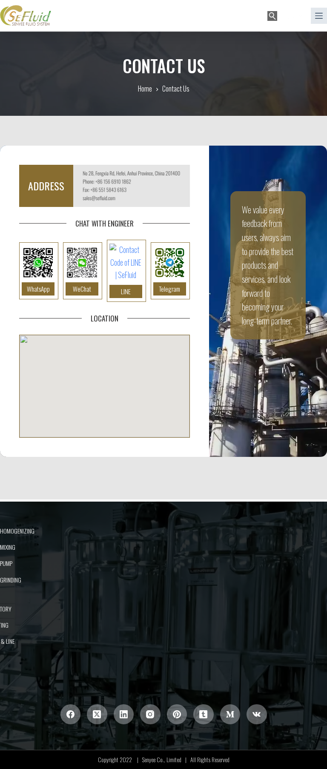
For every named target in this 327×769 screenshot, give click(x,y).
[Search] (272, 16)
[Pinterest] (177, 714)
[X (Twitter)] (97, 714)
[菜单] (319, 16)
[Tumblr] (203, 714)
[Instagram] (150, 714)
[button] (291, 15)
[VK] (257, 714)
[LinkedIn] (124, 714)
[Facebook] (70, 714)
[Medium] (230, 714)
